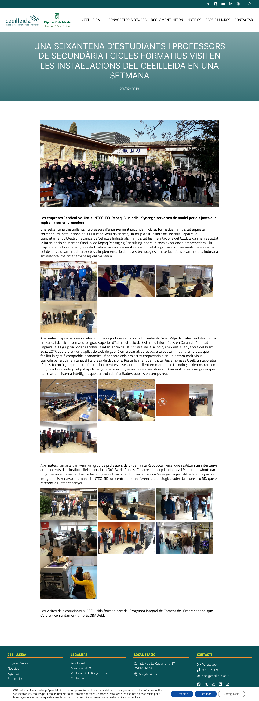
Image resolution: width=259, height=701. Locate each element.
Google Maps (148, 674)
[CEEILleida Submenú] (102, 20)
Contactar (244, 20)
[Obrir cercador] (249, 4)
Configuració (231, 694)
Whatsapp (209, 665)
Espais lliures (218, 20)
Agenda (13, 674)
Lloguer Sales (18, 663)
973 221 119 (210, 670)
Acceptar (182, 694)
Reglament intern (167, 20)
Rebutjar (206, 694)
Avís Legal (78, 663)
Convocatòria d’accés (127, 20)
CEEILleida (91, 20)
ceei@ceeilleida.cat (215, 676)
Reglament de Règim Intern (90, 673)
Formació (15, 679)
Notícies (194, 20)
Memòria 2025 (81, 668)
